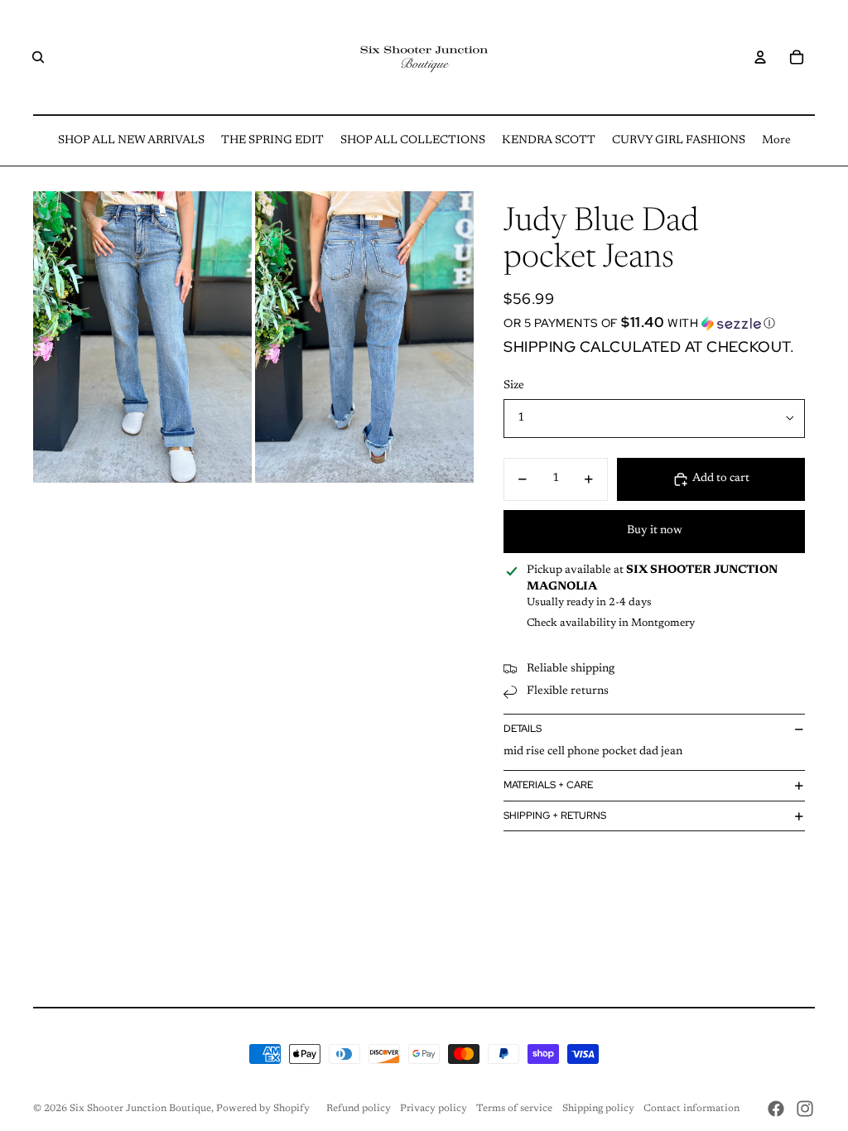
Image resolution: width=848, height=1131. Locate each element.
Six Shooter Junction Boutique (140, 1109)
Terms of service (514, 1109)
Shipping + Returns (555, 815)
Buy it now (654, 531)
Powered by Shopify (263, 1109)
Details (523, 728)
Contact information (691, 1109)
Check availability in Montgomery (611, 623)
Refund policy (358, 1109)
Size (514, 386)
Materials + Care (548, 785)
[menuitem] (131, 141)
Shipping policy (598, 1109)
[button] (654, 323)
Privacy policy (433, 1109)
